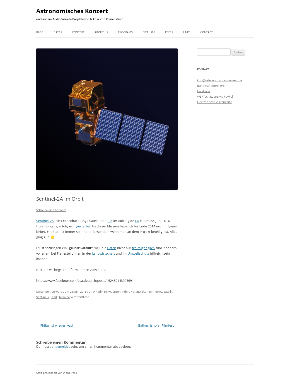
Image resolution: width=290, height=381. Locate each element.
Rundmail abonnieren (211, 86)
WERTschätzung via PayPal (215, 96)
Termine (64, 297)
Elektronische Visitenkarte (214, 102)
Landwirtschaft (103, 253)
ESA (109, 221)
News (158, 291)
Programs (125, 32)
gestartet (83, 226)
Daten (111, 248)
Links (186, 32)
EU (137, 221)
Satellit (168, 291)
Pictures (149, 32)
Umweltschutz (138, 253)
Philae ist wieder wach (55, 325)
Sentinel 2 (42, 297)
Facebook (203, 91)
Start (54, 297)
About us (101, 32)
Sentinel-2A (45, 221)
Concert (78, 32)
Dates (57, 32)
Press (169, 32)
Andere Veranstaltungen (137, 291)
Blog (40, 32)
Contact (206, 32)
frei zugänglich (143, 248)
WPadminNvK (102, 291)
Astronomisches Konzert (72, 11)
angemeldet (61, 346)
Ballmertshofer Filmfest (158, 325)
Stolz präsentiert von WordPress (56, 373)
